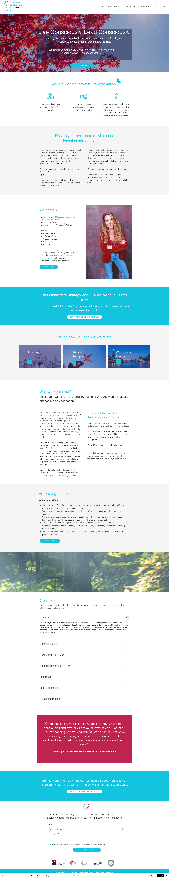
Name (51, 824)
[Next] (29, 362)
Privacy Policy (77, 876)
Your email (53, 834)
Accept (160, 876)
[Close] (166, 875)
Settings (151, 876)
